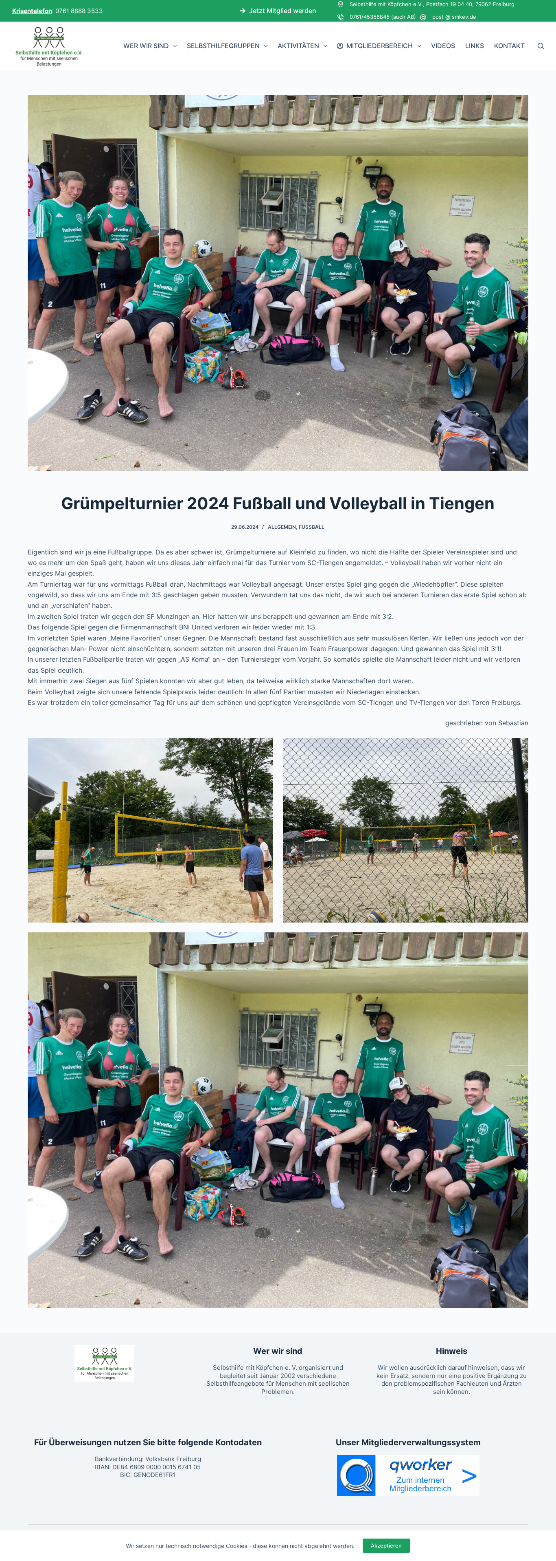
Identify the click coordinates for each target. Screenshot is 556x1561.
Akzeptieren (386, 1545)
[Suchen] (541, 46)
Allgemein (282, 527)
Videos (443, 46)
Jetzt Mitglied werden (282, 11)
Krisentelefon (32, 11)
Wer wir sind (146, 46)
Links (474, 46)
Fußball (311, 527)
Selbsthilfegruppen (223, 46)
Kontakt (509, 46)
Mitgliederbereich (379, 46)
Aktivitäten (298, 46)
